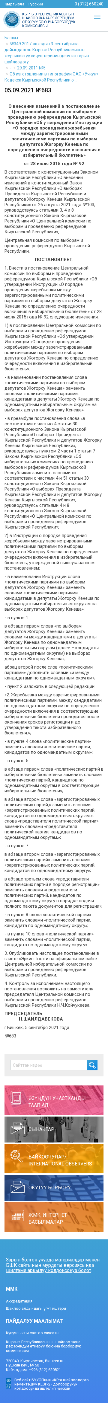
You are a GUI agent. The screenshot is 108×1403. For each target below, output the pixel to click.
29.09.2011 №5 (31, 68)
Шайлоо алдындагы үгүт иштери (36, 1308)
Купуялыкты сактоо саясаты (32, 1333)
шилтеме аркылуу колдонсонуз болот (48, 1270)
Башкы (11, 37)
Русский (35, 4)
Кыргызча (14, 4)
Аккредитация (19, 1301)
